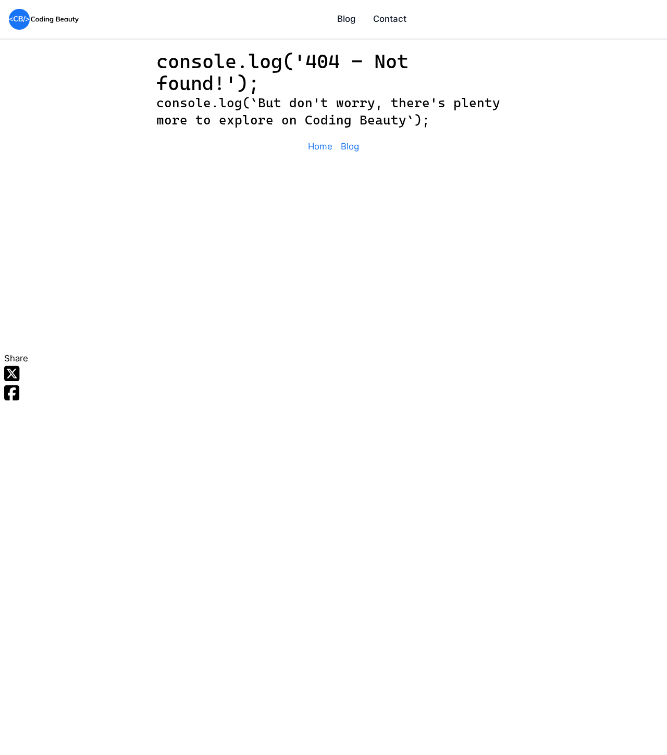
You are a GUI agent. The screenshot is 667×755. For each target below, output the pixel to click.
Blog (346, 19)
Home (320, 146)
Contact (389, 19)
